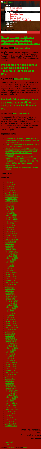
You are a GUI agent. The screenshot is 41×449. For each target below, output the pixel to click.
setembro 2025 (11, 201)
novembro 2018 (11, 344)
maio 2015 (9, 415)
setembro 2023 (11, 240)
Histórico (14, 10)
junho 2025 (10, 207)
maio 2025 (9, 209)
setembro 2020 (11, 307)
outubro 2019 (11, 325)
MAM (7, 6)
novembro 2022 (11, 254)
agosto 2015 (10, 411)
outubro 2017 (11, 370)
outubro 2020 (11, 305)
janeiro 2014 (10, 424)
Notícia (27, 48)
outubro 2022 (11, 256)
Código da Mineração (19, 18)
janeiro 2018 (10, 364)
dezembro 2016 (11, 391)
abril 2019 (9, 336)
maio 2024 (9, 227)
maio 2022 (9, 266)
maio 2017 (9, 381)
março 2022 (10, 270)
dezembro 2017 (11, 366)
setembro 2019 (11, 327)
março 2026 (10, 190)
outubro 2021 (11, 280)
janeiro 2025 (10, 217)
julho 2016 (9, 401)
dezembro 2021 (11, 276)
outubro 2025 (11, 199)
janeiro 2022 (10, 274)
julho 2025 (9, 205)
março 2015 (10, 417)
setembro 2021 (11, 282)
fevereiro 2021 (11, 297)
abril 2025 (9, 211)
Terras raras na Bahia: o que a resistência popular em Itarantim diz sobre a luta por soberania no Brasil (22, 140)
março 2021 (10, 295)
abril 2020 (9, 317)
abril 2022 (9, 268)
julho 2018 (9, 352)
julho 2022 (9, 262)
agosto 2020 (10, 309)
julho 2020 (9, 311)
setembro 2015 (11, 409)
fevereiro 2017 (11, 387)
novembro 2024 (11, 221)
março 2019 (10, 338)
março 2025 (10, 213)
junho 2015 (10, 413)
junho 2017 (10, 379)
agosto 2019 (10, 329)
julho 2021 (9, 287)
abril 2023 (9, 246)
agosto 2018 (10, 350)
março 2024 (10, 231)
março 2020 (10, 319)
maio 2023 (9, 244)
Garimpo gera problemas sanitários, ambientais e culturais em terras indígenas (20, 40)
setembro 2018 (11, 348)
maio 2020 (9, 315)
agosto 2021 (10, 285)
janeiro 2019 (10, 342)
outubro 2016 (11, 395)
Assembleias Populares (20, 20)
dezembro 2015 (11, 405)
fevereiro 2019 (11, 340)
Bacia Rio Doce (16, 14)
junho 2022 (10, 264)
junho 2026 (10, 184)
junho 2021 (10, 289)
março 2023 (10, 248)
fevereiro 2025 (11, 215)
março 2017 (10, 385)
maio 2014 (9, 421)
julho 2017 (9, 377)
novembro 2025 (11, 197)
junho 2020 (10, 313)
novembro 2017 (11, 368)
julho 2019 (9, 332)
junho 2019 (10, 334)
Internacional (11, 22)
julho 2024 (9, 223)
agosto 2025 (10, 203)
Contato (9, 26)
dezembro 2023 (11, 235)
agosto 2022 (10, 260)
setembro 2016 (11, 397)
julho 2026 (9, 182)
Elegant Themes (10, 447)
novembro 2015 (11, 407)
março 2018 (10, 360)
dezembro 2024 (11, 219)
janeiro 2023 (10, 250)
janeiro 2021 (10, 299)
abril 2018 (9, 358)
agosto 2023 (10, 242)
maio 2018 (9, 356)
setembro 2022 (11, 258)
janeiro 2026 (10, 193)
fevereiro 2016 (11, 403)
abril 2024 (9, 229)
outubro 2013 (11, 426)
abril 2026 (9, 188)
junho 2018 (10, 354)
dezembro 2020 (11, 301)
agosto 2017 (10, 374)
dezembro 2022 (11, 252)
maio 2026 (9, 186)
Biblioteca (9, 24)
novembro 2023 (11, 237)
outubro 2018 (11, 346)
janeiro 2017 (10, 389)
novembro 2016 (11, 393)
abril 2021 (9, 293)
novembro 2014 (11, 419)
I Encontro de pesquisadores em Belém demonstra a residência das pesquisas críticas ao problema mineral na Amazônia (21, 152)
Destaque (18, 48)
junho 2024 (10, 225)
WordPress (25, 447)
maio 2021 (9, 291)
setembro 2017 (11, 372)
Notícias (9, 12)
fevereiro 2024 (11, 233)
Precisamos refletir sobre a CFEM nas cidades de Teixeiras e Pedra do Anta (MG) (19, 69)
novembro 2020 (11, 303)
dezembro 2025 (11, 195)
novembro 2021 (11, 278)
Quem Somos (16, 8)
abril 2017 (9, 383)
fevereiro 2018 (11, 362)
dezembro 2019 (11, 323)
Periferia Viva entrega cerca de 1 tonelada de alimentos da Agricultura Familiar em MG (19, 104)
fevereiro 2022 (11, 272)
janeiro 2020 (10, 321)
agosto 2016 (10, 399)
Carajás (13, 16)
